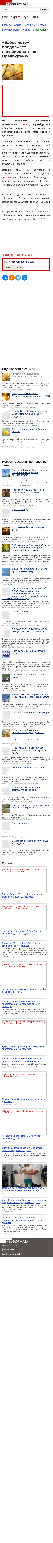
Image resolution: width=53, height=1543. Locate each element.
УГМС (26, 124)
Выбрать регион (8, 1251)
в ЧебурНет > (40, 29)
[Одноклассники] (12, 278)
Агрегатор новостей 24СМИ (17, 254)
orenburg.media (12, 82)
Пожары (26, 29)
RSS (20, 1254)
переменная (9, 177)
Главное (7, 25)
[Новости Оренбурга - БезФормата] (15, 3)
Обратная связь (8, 1249)
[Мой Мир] (24, 278)
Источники (29, 25)
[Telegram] (18, 278)
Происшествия (10, 29)
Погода (42, 25)
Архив (17, 25)
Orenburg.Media (25, 261)
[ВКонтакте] (5, 278)
